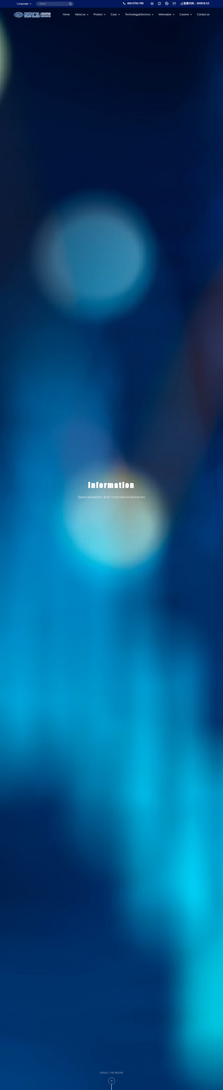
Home (66, 14)
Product (98, 14)
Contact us (203, 14)
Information (165, 14)
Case (114, 14)
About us (80, 14)
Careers (184, 14)
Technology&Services (137, 14)
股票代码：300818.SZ (196, 3)
